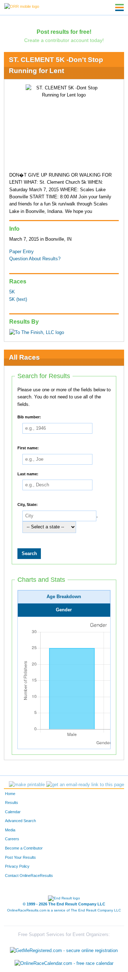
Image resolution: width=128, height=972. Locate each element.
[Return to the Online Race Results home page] (21, 6)
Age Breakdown (64, 596)
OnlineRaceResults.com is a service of (64, 910)
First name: (28, 448)
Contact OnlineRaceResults (29, 875)
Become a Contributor (24, 848)
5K (12, 291)
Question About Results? (34, 258)
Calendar (13, 812)
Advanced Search (20, 821)
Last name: (27, 473)
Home (10, 793)
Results (11, 802)
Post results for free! (64, 31)
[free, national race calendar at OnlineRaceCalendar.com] (64, 963)
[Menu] (119, 7)
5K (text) (18, 299)
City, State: (27, 504)
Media (10, 830)
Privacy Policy (17, 866)
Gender (64, 609)
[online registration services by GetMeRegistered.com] (64, 949)
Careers (12, 839)
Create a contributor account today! (64, 40)
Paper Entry (21, 251)
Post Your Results (20, 857)
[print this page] (27, 784)
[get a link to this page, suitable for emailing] (85, 784)
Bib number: (29, 417)
